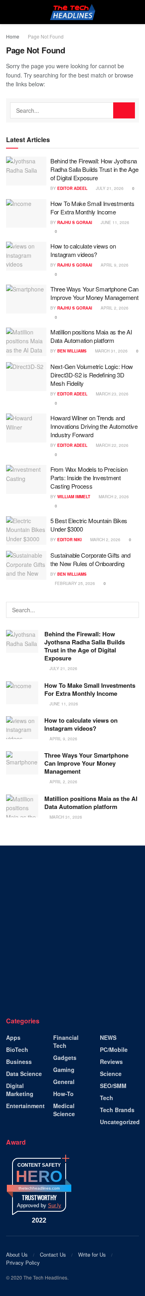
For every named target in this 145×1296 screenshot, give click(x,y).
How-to (63, 1094)
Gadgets (65, 1058)
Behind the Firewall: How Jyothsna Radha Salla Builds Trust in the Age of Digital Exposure (94, 169)
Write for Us (92, 1254)
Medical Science (64, 1110)
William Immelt (73, 496)
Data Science (24, 1074)
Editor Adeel (72, 188)
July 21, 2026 (109, 188)
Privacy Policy (23, 1262)
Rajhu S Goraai (74, 222)
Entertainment (25, 1106)
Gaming (64, 1070)
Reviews (111, 1062)
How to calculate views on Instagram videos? (83, 250)
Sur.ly (54, 1205)
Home (12, 36)
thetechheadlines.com (39, 1188)
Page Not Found (46, 36)
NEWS (108, 1037)
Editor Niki (69, 539)
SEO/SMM (113, 1086)
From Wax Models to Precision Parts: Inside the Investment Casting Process (89, 477)
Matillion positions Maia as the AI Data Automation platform (91, 336)
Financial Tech (66, 1041)
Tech (106, 1098)
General (64, 1082)
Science (111, 1074)
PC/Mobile (114, 1049)
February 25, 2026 (74, 583)
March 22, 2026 (111, 445)
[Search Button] (124, 110)
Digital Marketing (19, 1090)
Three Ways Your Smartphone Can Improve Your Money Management (94, 293)
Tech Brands (117, 1110)
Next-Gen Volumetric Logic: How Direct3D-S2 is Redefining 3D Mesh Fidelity (91, 374)
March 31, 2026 (111, 351)
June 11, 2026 (114, 222)
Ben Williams (72, 351)
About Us (17, 1254)
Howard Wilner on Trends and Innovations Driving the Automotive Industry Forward (94, 426)
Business (19, 1062)
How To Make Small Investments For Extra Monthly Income (92, 207)
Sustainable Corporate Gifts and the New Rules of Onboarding (90, 559)
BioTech (17, 1049)
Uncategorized (120, 1122)
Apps (13, 1037)
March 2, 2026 (113, 496)
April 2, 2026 (113, 308)
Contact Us (53, 1254)
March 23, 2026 (111, 394)
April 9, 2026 (113, 265)
